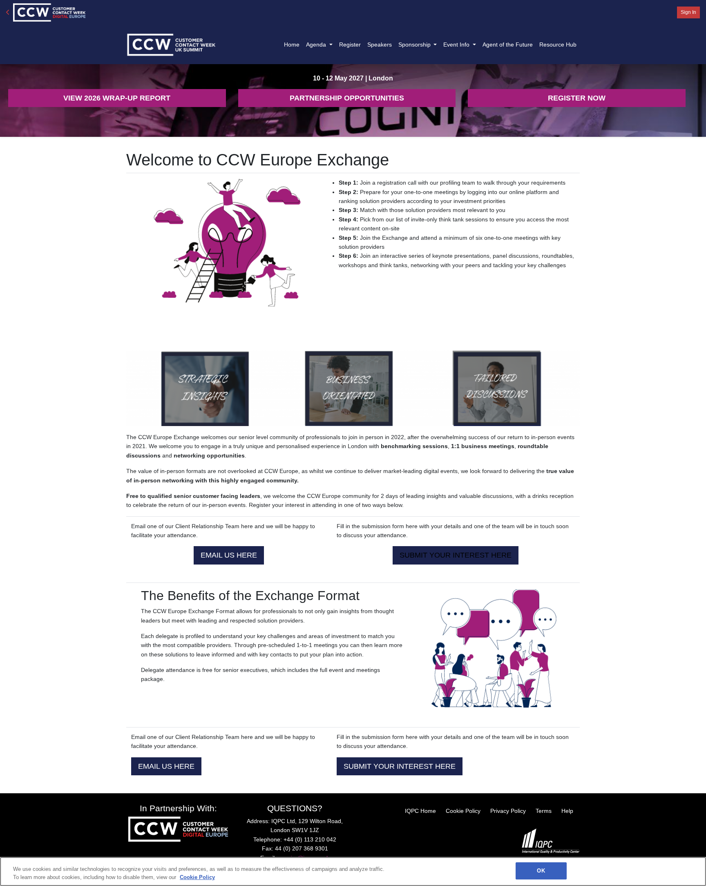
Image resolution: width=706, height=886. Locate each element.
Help (567, 811)
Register (350, 44)
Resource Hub (557, 44)
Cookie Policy (463, 811)
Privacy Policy (508, 811)
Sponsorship (415, 44)
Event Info (457, 44)
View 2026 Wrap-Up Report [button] (116, 98)
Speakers (379, 44)
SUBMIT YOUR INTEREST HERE (400, 766)
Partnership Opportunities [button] (347, 98)
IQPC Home (420, 811)
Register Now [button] (576, 98)
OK (541, 871)
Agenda (317, 44)
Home (291, 44)
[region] (353, 871)
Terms (544, 811)
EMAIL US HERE (229, 555)
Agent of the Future (508, 44)
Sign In (688, 12)
